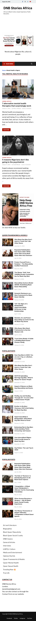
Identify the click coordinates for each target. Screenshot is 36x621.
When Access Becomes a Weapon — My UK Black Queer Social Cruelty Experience (23, 501)
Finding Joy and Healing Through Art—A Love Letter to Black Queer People (24, 397)
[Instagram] (28, 1)
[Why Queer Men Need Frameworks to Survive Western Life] (7, 329)
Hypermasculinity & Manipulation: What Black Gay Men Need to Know (23, 418)
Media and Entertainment (12, 552)
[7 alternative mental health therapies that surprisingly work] (18, 89)
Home (4, 70)
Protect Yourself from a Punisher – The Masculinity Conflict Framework (23, 264)
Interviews (7, 546)
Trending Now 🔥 (9, 569)
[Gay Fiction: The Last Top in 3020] (7, 448)
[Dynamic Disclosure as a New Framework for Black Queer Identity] (7, 294)
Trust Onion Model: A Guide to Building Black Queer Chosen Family (23, 340)
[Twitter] (25, 1)
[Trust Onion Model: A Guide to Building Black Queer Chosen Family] (7, 339)
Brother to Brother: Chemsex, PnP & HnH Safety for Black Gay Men (24, 408)
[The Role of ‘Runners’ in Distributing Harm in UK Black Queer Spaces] (7, 476)
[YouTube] (30, 1)
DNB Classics (8, 539)
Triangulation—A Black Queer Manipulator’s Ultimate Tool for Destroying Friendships (24, 489)
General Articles (6, 101)
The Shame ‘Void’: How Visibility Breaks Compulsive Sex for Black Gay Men (24, 274)
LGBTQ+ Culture (9, 549)
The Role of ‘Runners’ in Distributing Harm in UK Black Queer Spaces (22, 477)
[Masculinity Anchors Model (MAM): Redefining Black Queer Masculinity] (7, 283)
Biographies (7, 529)
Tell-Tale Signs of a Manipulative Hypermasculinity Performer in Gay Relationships (20, 307)
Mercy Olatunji (17, 108)
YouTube (29, 618)
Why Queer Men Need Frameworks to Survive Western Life (22, 330)
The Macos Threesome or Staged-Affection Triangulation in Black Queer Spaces (24, 513)
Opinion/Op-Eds (9, 556)
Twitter (16, 618)
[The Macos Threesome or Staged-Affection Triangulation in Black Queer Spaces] (7, 511)
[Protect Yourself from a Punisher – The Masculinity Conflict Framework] (7, 262)
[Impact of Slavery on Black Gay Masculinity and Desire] (7, 387)
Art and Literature (10, 525)
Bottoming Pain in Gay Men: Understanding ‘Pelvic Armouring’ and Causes (23, 429)
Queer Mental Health (11, 563)
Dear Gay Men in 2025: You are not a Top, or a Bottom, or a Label (23, 357)
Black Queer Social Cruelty (13, 535)
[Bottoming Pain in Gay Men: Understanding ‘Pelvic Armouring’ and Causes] (7, 427)
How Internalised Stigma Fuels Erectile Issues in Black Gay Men (22, 439)
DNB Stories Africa (17, 8)
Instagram (22, 618)
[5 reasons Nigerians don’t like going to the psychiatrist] (18, 146)
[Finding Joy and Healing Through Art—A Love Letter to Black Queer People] (7, 396)
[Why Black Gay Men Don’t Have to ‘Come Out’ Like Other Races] (7, 240)
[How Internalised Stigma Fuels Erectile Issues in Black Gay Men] (7, 438)
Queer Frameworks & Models (14, 559)
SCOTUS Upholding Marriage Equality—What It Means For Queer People (23, 377)
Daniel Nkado (16, 164)
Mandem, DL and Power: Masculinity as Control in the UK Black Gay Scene (24, 319)
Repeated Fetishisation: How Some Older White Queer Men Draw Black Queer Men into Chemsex (23, 252)
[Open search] (31, 64)
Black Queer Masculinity (12, 532)
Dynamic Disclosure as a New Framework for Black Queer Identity (23, 295)
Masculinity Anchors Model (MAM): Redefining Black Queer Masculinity (23, 284)
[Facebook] (23, 1)
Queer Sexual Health (10, 566)
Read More (5, 129)
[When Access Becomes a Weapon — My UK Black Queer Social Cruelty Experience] (7, 499)
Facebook (9, 618)
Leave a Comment (26, 108)
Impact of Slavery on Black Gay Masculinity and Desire (23, 387)
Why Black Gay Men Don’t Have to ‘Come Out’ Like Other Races (23, 241)
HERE (10, 227)
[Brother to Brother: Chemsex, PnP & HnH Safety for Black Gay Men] (7, 407)
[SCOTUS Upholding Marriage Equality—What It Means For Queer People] (7, 376)
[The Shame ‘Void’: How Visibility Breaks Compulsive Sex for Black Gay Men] (7, 273)
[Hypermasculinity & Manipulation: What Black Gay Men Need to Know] (7, 417)
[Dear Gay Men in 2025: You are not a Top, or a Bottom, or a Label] (7, 355)
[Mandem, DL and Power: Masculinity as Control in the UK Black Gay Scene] (7, 318)
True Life (6, 573)
